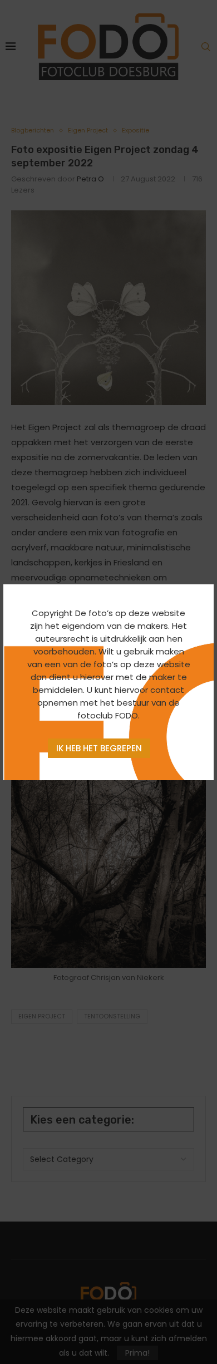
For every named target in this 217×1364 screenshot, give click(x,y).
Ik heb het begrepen (99, 748)
